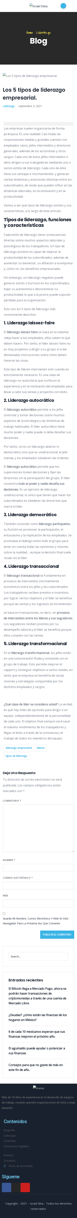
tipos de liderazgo (16, 756)
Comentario (12, 800)
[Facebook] (6, 1187)
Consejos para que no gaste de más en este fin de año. (36, 1067)
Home (30, 32)
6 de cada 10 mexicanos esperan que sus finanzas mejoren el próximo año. (37, 1034)
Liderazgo (43, 32)
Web (5, 895)
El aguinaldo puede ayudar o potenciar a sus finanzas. (37, 1050)
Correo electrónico (18, 877)
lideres (41, 748)
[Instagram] (16, 1187)
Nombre (9, 860)
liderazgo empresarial (19, 748)
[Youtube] (25, 1187)
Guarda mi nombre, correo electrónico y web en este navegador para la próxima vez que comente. (35, 921)
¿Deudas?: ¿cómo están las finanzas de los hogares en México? (38, 1017)
